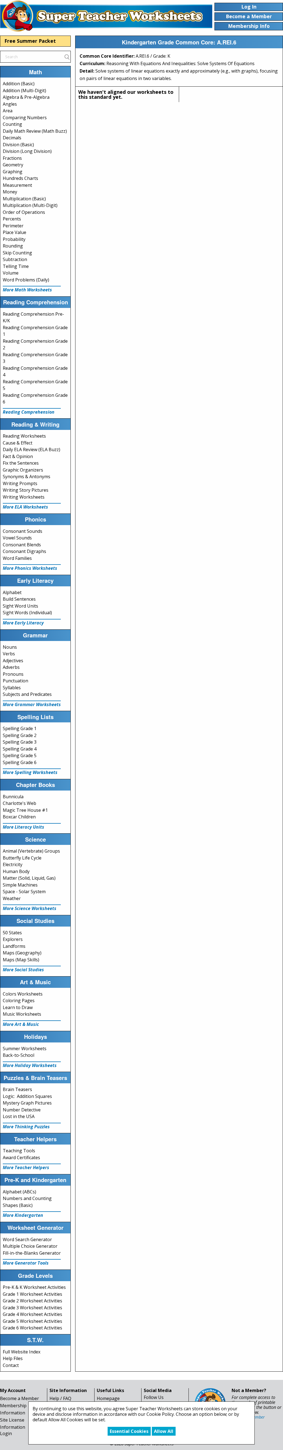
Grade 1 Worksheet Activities (32, 1294)
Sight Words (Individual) (27, 613)
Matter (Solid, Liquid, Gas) (29, 878)
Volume (11, 273)
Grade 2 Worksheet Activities (32, 1301)
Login (6, 1433)
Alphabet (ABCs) (19, 1192)
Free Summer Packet (30, 41)
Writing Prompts (20, 483)
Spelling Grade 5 (19, 755)
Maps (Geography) (22, 953)
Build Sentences (19, 599)
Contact (11, 1365)
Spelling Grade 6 (19, 762)
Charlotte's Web (19, 803)
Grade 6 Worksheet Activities (32, 1328)
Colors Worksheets (23, 994)
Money (10, 192)
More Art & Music (21, 1024)
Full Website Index (21, 1352)
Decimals (12, 138)
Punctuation (15, 681)
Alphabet (12, 592)
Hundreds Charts (20, 178)
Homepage (108, 1398)
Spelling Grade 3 (19, 742)
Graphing (12, 172)
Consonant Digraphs (24, 551)
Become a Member (19, 1398)
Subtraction (15, 259)
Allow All (163, 1431)
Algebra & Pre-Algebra (26, 97)
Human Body (16, 871)
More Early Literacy (23, 623)
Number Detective (22, 1110)
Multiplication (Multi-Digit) (30, 205)
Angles (10, 104)
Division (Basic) (18, 145)
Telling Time (16, 266)
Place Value (14, 232)
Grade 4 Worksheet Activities (32, 1314)
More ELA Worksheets (25, 507)
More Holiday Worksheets (30, 1065)
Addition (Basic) (19, 84)
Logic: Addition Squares (27, 1096)
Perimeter (13, 226)
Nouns (10, 647)
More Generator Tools (26, 1263)
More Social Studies (23, 970)
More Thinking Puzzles (26, 1127)
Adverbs (11, 667)
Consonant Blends (22, 545)
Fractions (12, 158)
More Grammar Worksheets (32, 704)
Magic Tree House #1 (25, 810)
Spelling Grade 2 (19, 735)
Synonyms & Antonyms (26, 476)
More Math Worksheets (27, 290)
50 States (12, 933)
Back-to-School (18, 1055)
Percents (12, 219)
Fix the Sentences (21, 463)
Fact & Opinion (18, 456)
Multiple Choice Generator (30, 1246)
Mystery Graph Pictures (27, 1103)
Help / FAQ (60, 1398)
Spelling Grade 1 (19, 728)
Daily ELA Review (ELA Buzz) (31, 449)
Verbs (9, 654)
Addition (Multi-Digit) (24, 90)
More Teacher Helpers (26, 1167)
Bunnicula (13, 797)
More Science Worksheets (29, 908)
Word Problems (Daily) (26, 280)
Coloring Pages (19, 1000)
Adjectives (13, 661)
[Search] (66, 57)
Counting (12, 124)
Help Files (13, 1358)
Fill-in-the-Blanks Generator (32, 1253)
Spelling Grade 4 (19, 749)
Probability (14, 239)
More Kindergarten (23, 1215)
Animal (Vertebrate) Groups (31, 851)
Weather (12, 898)
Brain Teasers (17, 1089)
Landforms (14, 946)
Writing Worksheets (23, 497)
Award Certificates (21, 1157)
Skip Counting (17, 253)
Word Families (17, 558)
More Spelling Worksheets (30, 772)
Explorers (13, 939)
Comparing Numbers (25, 118)
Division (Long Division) (27, 151)
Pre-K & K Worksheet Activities (34, 1287)
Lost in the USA (19, 1116)
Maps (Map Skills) (21, 960)
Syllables (12, 688)
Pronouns (13, 674)
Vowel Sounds (17, 538)
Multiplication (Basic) (24, 199)
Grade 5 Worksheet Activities (32, 1321)
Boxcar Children (19, 817)
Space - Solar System (24, 891)
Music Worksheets (22, 1014)
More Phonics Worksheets (30, 568)
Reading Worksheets (24, 436)
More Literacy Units (23, 827)
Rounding (13, 246)
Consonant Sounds (22, 531)
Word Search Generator (27, 1239)
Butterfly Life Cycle (22, 858)
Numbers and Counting (27, 1198)
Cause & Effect (17, 443)
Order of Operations (24, 212)
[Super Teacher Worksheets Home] (106, 16)
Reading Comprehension (28, 412)
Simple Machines (20, 885)
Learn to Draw (18, 1007)
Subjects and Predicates (27, 694)
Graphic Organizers (23, 470)
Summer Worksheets (24, 1048)
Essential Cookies (129, 1431)
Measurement (17, 185)
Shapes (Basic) (18, 1205)
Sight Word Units (20, 606)
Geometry (13, 165)
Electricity (12, 864)
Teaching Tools (19, 1151)
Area (7, 111)
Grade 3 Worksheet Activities (32, 1308)
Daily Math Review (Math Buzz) (35, 131)
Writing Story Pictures (25, 490)
